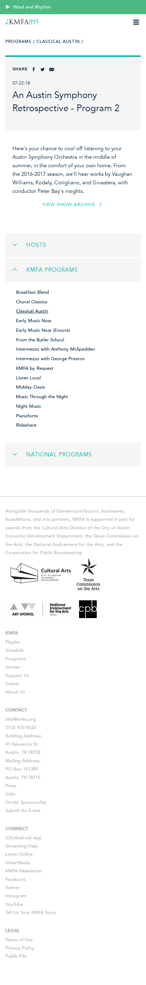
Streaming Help (21, 846)
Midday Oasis (30, 387)
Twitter (12, 888)
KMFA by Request (35, 368)
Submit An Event (22, 810)
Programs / (20, 41)
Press (11, 786)
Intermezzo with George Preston (50, 359)
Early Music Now (33, 321)
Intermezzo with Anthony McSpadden (55, 349)
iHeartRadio (17, 863)
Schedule (14, 650)
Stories (12, 667)
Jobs (10, 794)
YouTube (14, 904)
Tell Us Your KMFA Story (30, 912)
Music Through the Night (42, 397)
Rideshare (26, 425)
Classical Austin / (60, 41)
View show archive (70, 204)
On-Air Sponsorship (25, 802)
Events (12, 684)
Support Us (17, 675)
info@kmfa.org (20, 719)
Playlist (12, 642)
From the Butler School (40, 340)
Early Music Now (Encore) (43, 330)
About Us (15, 692)
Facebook (15, 879)
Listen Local (28, 378)
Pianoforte (27, 416)
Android (23, 838)
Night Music (28, 406)
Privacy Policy (19, 948)
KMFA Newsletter (23, 871)
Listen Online (19, 854)
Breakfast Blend (32, 292)
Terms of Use (19, 940)
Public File (15, 956)
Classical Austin (32, 311)
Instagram (16, 896)
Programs (15, 659)
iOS (9, 838)
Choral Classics (31, 302)
